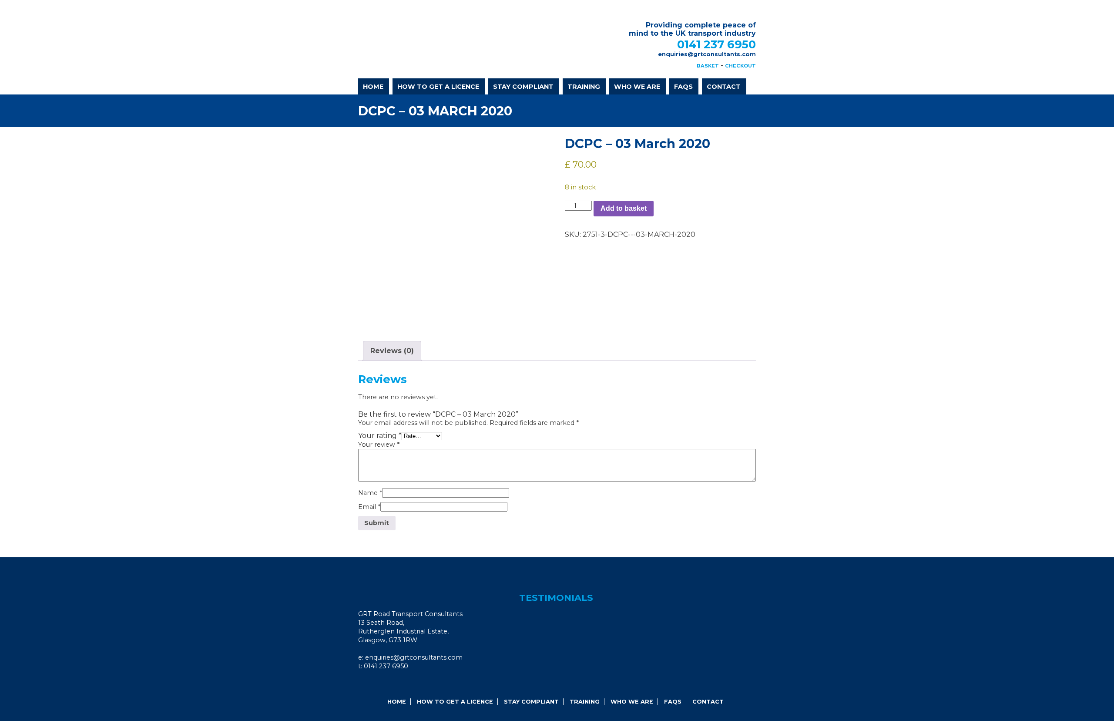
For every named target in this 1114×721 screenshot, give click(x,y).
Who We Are (637, 87)
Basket (708, 66)
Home (373, 87)
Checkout (740, 66)
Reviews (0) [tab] (392, 351)
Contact (724, 87)
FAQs (683, 87)
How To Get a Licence (438, 87)
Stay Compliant (523, 87)
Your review (378, 444)
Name (370, 493)
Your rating (380, 435)
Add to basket (624, 208)
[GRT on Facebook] (369, 684)
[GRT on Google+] (381, 684)
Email (369, 507)
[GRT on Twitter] (392, 684)
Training (583, 87)
